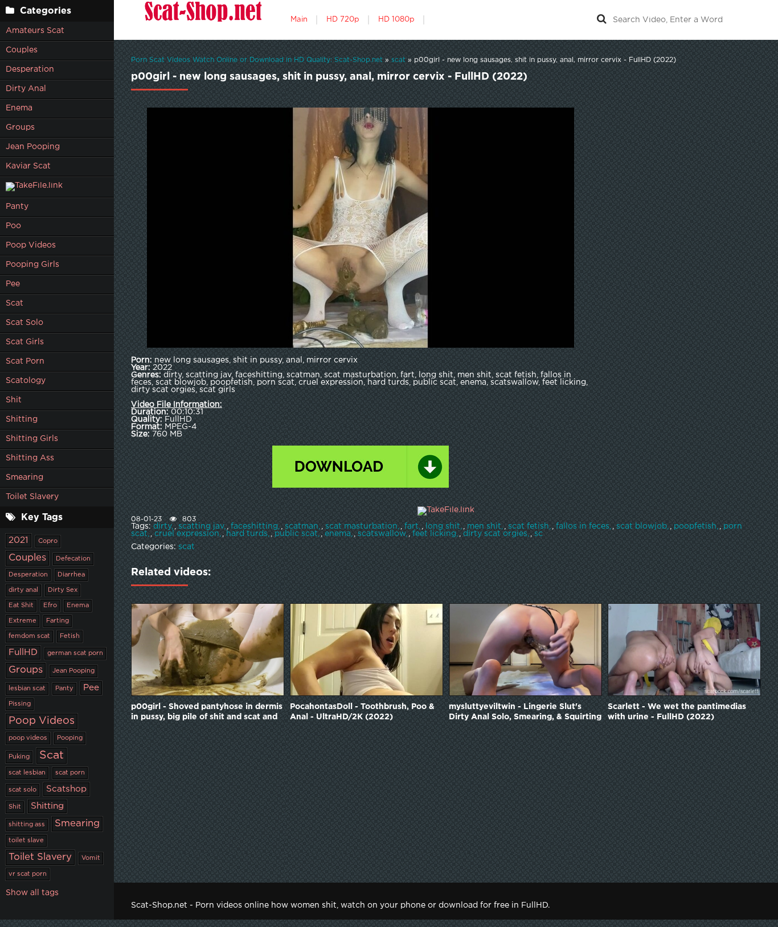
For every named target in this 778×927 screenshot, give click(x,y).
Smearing (24, 477)
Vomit (90, 858)
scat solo (22, 790)
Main (299, 20)
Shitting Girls (32, 438)
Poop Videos (31, 245)
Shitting (22, 419)
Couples (22, 50)
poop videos (28, 738)
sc (538, 533)
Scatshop (66, 789)
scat (186, 546)
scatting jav (201, 526)
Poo (13, 226)
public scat (296, 533)
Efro (50, 605)
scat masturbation (361, 526)
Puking (19, 757)
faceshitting (254, 526)
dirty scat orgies (495, 533)
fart (411, 526)
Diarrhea (71, 575)
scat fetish (528, 526)
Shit (14, 400)
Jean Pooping (33, 146)
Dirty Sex (62, 590)
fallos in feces (582, 526)
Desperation (30, 69)
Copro (48, 541)
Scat (14, 303)
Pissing (20, 704)
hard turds (247, 533)
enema (338, 533)
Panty (17, 206)
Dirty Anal (26, 88)
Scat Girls (25, 342)
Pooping (70, 738)
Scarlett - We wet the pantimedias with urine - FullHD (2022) (677, 711)
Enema (19, 108)
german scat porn (75, 653)
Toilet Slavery (32, 496)
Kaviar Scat (28, 166)
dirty (162, 526)
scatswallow (382, 533)
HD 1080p (396, 20)
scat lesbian (27, 773)
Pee (13, 284)
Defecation (73, 559)
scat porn (70, 773)
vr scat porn (28, 874)
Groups (20, 127)
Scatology (26, 380)
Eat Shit (21, 605)
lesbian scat (27, 688)
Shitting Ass (30, 458)
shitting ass (27, 824)
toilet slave (26, 840)
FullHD (23, 652)
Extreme (22, 621)
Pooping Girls (32, 264)
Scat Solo (24, 322)
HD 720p (342, 20)
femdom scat (29, 636)
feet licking (434, 533)
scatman (301, 526)
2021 (18, 540)
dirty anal (23, 590)
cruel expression (186, 533)
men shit (484, 526)
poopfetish (695, 526)
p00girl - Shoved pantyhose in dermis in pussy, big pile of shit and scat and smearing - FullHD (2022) (206, 712)
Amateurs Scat (35, 30)
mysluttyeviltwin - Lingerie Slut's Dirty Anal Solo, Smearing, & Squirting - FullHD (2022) (525, 712)
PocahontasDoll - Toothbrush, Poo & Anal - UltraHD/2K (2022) (362, 711)
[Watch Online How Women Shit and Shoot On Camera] (202, 20)
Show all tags (32, 892)
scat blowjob (641, 526)
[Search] (601, 20)
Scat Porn (25, 361)
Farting (57, 621)
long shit (442, 526)
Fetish (70, 636)
